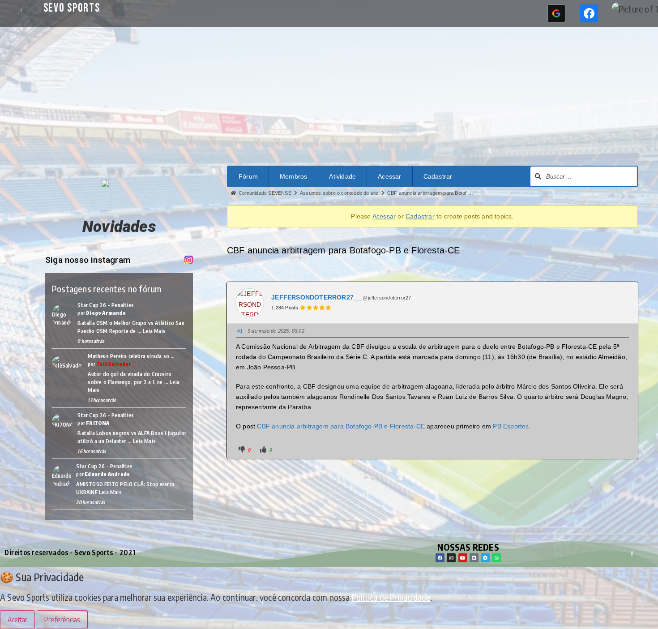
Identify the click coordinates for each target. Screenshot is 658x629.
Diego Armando (106, 313)
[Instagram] (451, 557)
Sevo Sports (71, 8)
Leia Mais (154, 331)
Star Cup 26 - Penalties (105, 305)
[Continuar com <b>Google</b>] (556, 13)
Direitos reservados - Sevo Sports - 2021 (70, 552)
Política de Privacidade (391, 597)
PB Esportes (511, 426)
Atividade (342, 176)
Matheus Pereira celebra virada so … (131, 356)
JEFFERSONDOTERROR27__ (316, 297)
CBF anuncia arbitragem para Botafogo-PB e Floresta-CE (341, 426)
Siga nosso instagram (87, 260)
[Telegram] (485, 557)
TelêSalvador (113, 364)
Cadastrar (438, 176)
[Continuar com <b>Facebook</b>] (589, 13)
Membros (293, 176)
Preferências (62, 619)
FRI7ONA (97, 423)
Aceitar (17, 619)
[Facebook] (440, 557)
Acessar (389, 176)
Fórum (248, 176)
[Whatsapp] (496, 557)
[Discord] (474, 557)
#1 (240, 331)
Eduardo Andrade (107, 474)
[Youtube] (462, 557)
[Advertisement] (329, 94)
